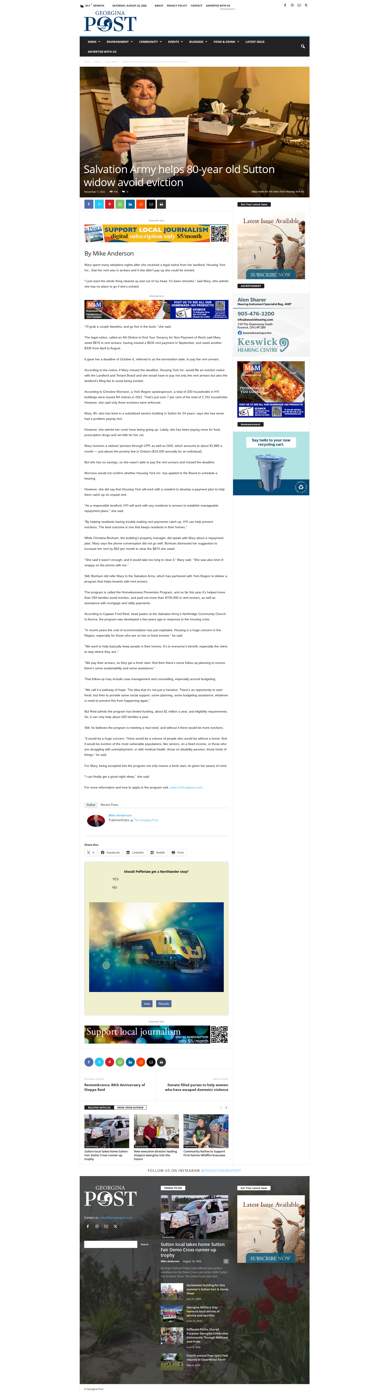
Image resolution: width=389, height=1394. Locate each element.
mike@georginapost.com (116, 1217)
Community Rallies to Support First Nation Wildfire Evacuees (204, 1153)
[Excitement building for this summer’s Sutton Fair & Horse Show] (172, 1291)
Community (148, 42)
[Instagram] (292, 5)
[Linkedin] (130, 204)
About (159, 5)
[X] (306, 5)
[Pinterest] (109, 204)
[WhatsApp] (119, 204)
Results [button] (163, 1004)
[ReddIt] (140, 204)
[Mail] (299, 5)
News (92, 42)
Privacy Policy (177, 5)
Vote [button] (147, 1004)
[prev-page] (221, 1107)
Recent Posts (109, 805)
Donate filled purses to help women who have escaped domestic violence (196, 1087)
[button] (303, 47)
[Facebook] (285, 5)
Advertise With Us (218, 5)
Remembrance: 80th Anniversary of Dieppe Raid (114, 1087)
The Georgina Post (146, 820)
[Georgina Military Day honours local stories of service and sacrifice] (172, 1313)
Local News (111, 61)
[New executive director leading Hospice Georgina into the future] (156, 1131)
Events (173, 42)
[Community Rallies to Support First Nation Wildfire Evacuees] (205, 1131)
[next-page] (226, 1107)
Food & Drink (224, 42)
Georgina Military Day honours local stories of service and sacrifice (203, 1311)
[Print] (161, 204)
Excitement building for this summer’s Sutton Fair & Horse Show (207, 1289)
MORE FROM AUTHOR (130, 1107)
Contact (196, 5)
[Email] (151, 204)
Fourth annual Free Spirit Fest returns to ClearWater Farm (207, 1357)
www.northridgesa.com (186, 787)
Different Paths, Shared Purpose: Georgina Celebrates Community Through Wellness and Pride (207, 1335)
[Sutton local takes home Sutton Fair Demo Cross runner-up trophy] (106, 1131)
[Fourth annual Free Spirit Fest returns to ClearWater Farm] (172, 1361)
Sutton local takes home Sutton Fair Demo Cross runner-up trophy (106, 1155)
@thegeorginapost (221, 1170)
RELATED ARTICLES (99, 1107)
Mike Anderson (120, 815)
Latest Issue (255, 42)
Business (196, 42)
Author (91, 805)
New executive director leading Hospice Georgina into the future (155, 1155)
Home (87, 61)
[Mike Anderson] (96, 821)
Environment (118, 42)
